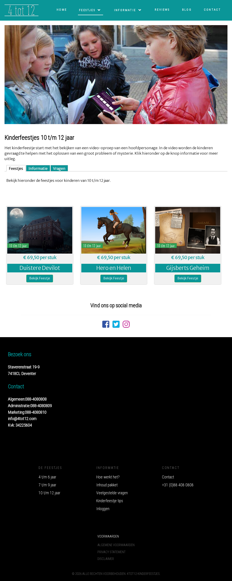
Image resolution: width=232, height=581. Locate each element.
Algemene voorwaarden (116, 545)
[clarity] (17, 10)
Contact (168, 477)
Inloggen (102, 509)
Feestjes (16, 168)
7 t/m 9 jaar (47, 485)
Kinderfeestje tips (109, 501)
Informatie (38, 168)
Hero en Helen (113, 267)
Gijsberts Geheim (187, 267)
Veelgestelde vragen (112, 493)
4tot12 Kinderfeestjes (143, 574)
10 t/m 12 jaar (49, 493)
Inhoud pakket (107, 485)
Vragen (59, 168)
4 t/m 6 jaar (47, 477)
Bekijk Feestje (39, 278)
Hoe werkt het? (108, 477)
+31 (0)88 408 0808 (177, 485)
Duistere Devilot (39, 267)
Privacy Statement (111, 552)
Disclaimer (105, 559)
